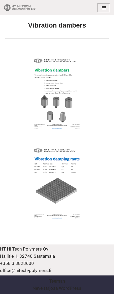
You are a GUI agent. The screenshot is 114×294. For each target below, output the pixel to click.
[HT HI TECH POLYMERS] (20, 8)
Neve (38, 288)
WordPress (70, 288)
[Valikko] (104, 7)
